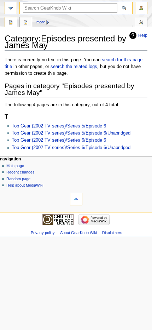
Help (142, 35)
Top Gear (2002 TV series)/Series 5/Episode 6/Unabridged (71, 133)
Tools (141, 23)
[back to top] (76, 199)
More (40, 22)
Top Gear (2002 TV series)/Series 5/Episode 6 (59, 126)
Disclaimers (112, 233)
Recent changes (20, 172)
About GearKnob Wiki (78, 233)
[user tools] (141, 8)
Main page (15, 166)
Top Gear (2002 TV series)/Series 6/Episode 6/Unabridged (71, 147)
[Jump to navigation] (11, 8)
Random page (18, 179)
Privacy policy (43, 233)
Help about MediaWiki (24, 185)
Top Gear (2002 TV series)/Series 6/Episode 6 (59, 140)
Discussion (26, 23)
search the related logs (74, 66)
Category (11, 23)
